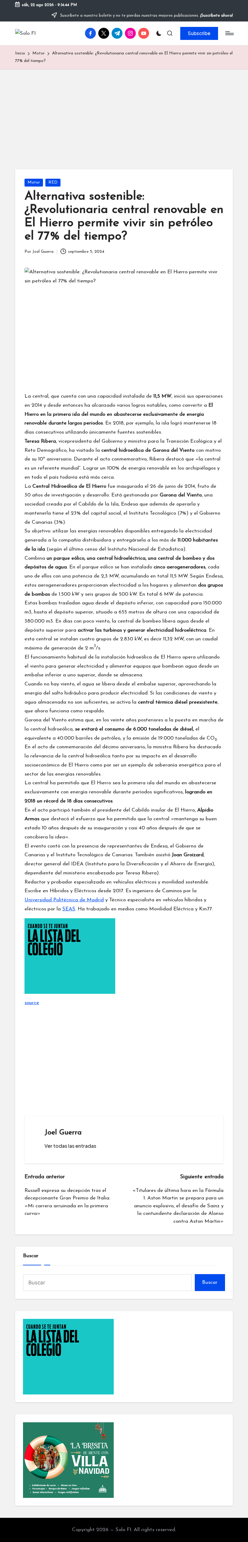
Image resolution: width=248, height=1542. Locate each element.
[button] (199, 33)
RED (52, 182)
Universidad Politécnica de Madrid (64, 900)
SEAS (68, 909)
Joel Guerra (63, 1132)
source (31, 1002)
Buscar (30, 1255)
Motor (34, 182)
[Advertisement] (124, 115)
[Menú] (229, 33)
